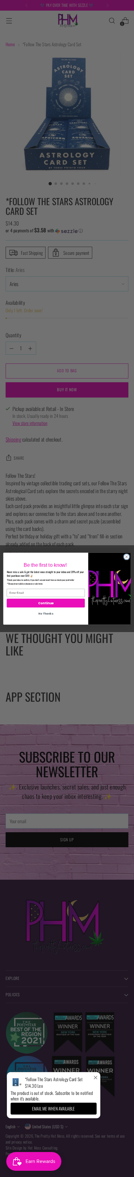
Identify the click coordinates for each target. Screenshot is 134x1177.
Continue (46, 603)
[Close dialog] (126, 556)
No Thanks (45, 614)
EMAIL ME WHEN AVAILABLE (53, 1108)
